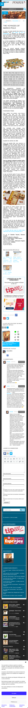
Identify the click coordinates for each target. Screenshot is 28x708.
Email (7, 478)
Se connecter (6, 517)
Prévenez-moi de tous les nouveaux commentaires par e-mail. (14, 495)
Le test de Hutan (12, 634)
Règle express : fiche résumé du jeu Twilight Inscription (14, 650)
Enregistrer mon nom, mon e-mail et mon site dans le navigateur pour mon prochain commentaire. (13, 490)
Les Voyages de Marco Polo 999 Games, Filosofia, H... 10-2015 (9, 343)
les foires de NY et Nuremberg (14, 33)
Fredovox (19, 607)
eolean (8, 386)
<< (3, 327)
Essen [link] (4, 42)
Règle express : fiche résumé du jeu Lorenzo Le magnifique (14, 657)
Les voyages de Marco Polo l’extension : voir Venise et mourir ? (7, 260)
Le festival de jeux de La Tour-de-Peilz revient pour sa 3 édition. (14, 624)
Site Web (7, 483)
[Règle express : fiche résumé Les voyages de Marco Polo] (17, 254)
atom (17, 626)
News (6, 22)
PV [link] (22, 148)
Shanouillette (15, 20)
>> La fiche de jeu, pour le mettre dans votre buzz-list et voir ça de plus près (14, 230)
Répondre (21, 361)
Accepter (14, 693)
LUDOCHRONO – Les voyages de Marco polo (7, 272)
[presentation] (5, 459)
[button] (25, 662)
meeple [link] (5, 106)
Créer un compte (13, 517)
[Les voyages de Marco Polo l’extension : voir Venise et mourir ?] (7, 254)
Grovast (8, 361)
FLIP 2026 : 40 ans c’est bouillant (15, 587)
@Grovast (9, 393)
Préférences (14, 702)
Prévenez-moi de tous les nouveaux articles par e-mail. (13, 499)
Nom (7, 473)
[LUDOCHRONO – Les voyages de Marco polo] (7, 267)
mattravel (17, 653)
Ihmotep (17, 613)
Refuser (14, 697)
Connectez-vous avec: (8, 450)
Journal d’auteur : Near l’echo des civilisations (16, 576)
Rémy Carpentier (6, 584)
